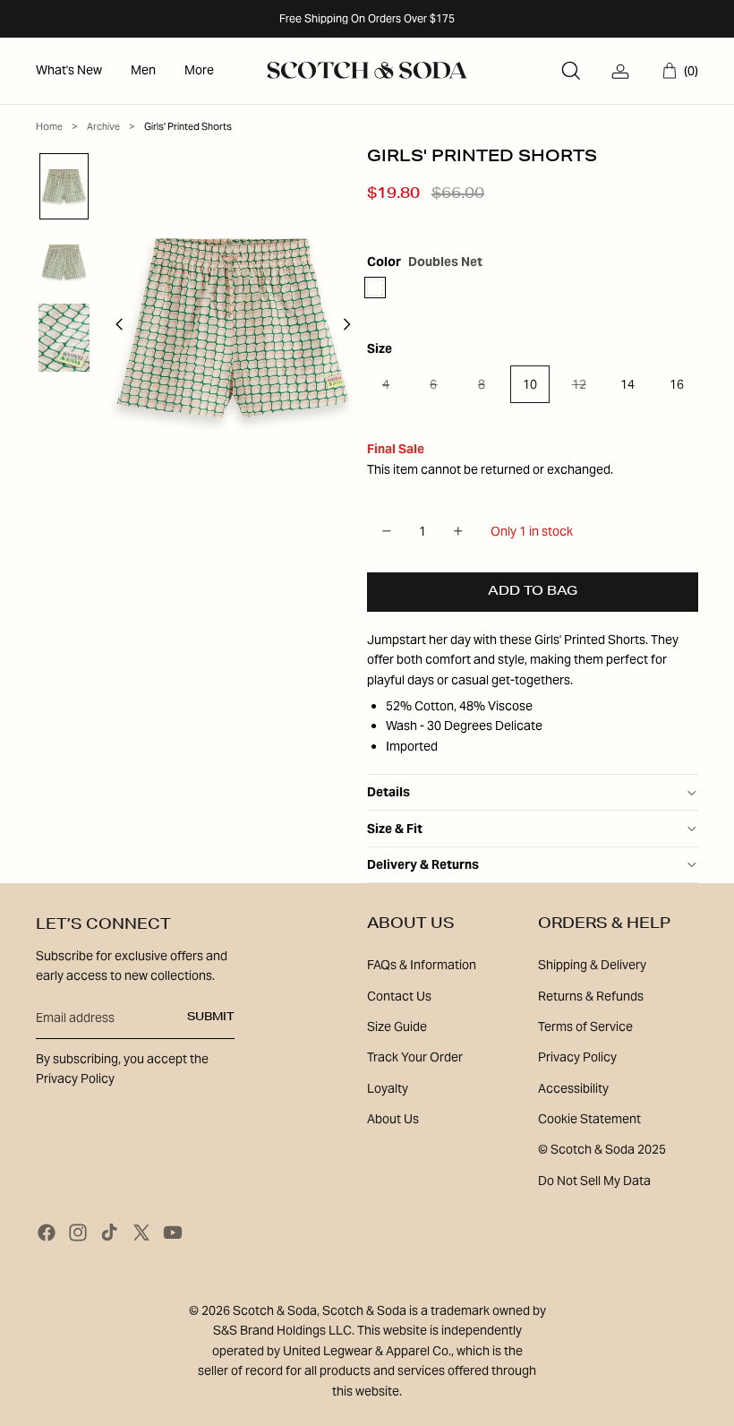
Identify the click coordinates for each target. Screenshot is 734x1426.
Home (49, 126)
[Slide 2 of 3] (64, 262)
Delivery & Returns (423, 864)
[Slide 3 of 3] (64, 338)
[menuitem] (69, 70)
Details (388, 792)
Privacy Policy (577, 1057)
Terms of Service (585, 1026)
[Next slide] (352, 328)
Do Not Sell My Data (594, 1181)
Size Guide (397, 1026)
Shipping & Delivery (592, 965)
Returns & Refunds (591, 996)
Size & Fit (394, 828)
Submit (211, 1017)
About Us (393, 1119)
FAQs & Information (421, 965)
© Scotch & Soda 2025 (602, 1149)
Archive (103, 126)
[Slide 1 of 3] (64, 186)
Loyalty (387, 1088)
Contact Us (399, 996)
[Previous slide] (114, 328)
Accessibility (573, 1088)
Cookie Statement (589, 1119)
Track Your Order (415, 1057)
